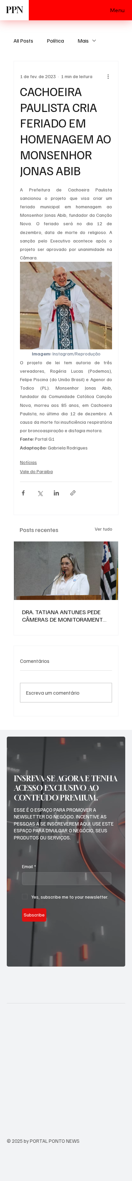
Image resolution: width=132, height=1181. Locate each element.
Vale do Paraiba (36, 471)
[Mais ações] (108, 76)
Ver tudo (103, 529)
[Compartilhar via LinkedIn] (56, 493)
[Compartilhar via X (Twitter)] (40, 493)
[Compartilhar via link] (73, 493)
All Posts (23, 40)
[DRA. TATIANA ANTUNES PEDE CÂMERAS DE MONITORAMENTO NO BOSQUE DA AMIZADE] (66, 570)
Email (29, 866)
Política (55, 40)
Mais (83, 40)
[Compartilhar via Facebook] (23, 493)
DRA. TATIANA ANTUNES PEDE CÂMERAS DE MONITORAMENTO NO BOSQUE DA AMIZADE (64, 615)
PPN (14, 10)
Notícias (28, 462)
